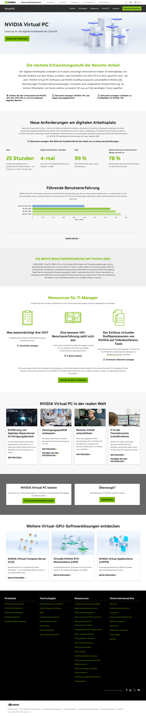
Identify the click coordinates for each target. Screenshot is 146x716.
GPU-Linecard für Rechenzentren (88, 617)
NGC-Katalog (80, 651)
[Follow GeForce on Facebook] (126, 690)
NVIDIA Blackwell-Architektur (51, 604)
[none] (126, 2)
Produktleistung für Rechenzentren (89, 630)
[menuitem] (31, 2)
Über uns (113, 604)
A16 (120, 79)
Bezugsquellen (80, 681)
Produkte (62, 2)
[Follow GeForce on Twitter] (134, 690)
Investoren (114, 613)
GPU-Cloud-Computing (84, 643)
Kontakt (120, 709)
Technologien (104, 2)
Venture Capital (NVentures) (121, 617)
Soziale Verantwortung (119, 630)
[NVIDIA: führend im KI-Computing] (10, 2)
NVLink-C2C (44, 626)
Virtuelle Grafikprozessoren (15, 621)
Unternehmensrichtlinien (88, 709)
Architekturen (88, 2)
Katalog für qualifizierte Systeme (88, 677)
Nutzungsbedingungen (52, 709)
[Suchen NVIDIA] (126, 2)
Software (74, 2)
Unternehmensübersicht (119, 608)
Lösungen (50, 2)
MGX (42, 613)
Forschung (114, 626)
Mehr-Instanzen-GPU (48, 621)
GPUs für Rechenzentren (14, 604)
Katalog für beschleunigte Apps (87, 604)
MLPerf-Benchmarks (83, 647)
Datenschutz (13, 709)
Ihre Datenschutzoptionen (30, 709)
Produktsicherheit (107, 709)
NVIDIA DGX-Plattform (14, 608)
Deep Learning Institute (84, 634)
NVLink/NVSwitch (47, 630)
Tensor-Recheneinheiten (49, 634)
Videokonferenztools (114, 354)
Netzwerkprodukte (12, 617)
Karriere (113, 639)
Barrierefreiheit (70, 709)
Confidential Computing (49, 617)
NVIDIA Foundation (117, 621)
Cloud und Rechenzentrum (31, 2)
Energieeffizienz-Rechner (85, 638)
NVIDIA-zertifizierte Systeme (86, 656)
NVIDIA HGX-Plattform (14, 613)
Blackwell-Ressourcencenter (86, 608)
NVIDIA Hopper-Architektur (51, 608)
